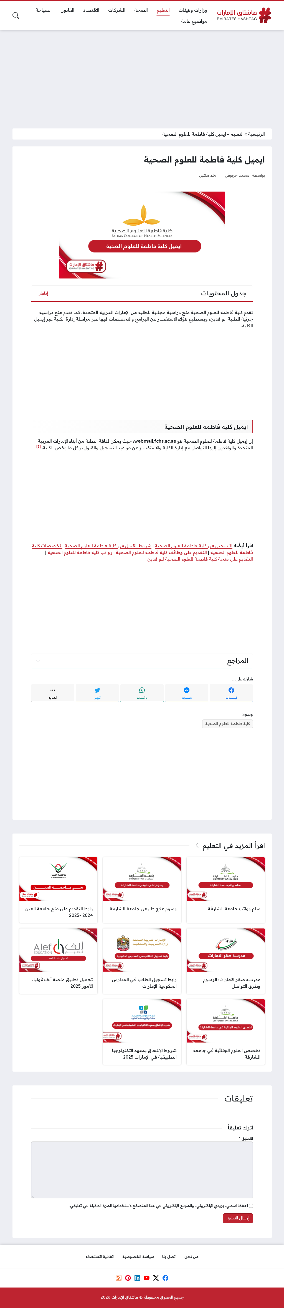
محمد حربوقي (237, 175)
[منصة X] (156, 1278)
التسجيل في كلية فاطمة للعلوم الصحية (193, 545)
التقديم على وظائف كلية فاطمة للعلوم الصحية (161, 552)
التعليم (237, 134)
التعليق (246, 1138)
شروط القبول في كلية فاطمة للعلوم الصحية (108, 545)
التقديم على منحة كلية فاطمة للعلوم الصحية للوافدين (200, 559)
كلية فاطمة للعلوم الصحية (227, 723)
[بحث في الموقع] (15, 15)
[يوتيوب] (147, 1278)
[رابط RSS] (119, 1278)
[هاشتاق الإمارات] (244, 15)
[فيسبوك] (165, 1278)
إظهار (43, 293)
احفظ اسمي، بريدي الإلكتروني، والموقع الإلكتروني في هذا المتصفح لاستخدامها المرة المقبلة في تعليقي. (158, 1205)
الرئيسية (256, 134)
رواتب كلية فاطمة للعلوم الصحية (80, 552)
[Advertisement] (142, 76)
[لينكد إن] (137, 1278)
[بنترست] (128, 1278)
